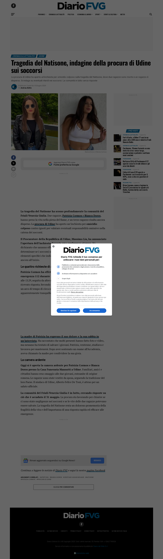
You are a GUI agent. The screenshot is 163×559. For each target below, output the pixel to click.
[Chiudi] (53, 246)
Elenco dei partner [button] (77, 292)
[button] (81, 278)
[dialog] (81, 279)
